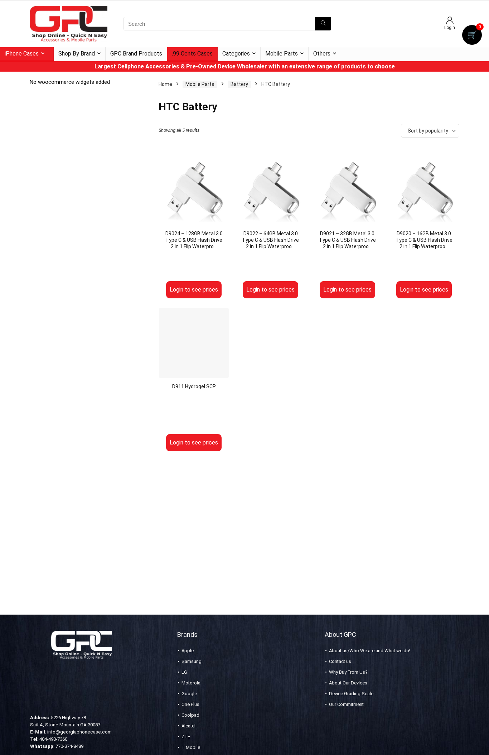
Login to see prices (194, 289)
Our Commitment (346, 704)
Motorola (190, 683)
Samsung (191, 661)
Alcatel (188, 725)
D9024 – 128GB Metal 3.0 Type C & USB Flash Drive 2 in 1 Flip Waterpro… (194, 240)
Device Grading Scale (351, 693)
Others (321, 53)
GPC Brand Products (136, 53)
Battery (239, 84)
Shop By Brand (76, 53)
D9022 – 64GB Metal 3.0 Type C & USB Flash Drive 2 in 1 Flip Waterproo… (270, 240)
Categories (236, 53)
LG (184, 672)
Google (189, 693)
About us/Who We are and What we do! (369, 650)
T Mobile (190, 747)
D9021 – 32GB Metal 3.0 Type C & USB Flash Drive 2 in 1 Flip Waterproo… (347, 240)
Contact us (340, 661)
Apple (187, 650)
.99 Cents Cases (192, 53)
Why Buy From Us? (348, 672)
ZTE (185, 736)
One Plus (190, 704)
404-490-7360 (53, 739)
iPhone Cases (22, 53)
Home (165, 84)
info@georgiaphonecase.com (79, 732)
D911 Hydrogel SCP (194, 386)
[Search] (323, 23)
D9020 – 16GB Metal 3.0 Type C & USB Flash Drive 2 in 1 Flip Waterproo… (424, 240)
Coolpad (190, 715)
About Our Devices (348, 683)
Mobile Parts (281, 53)
